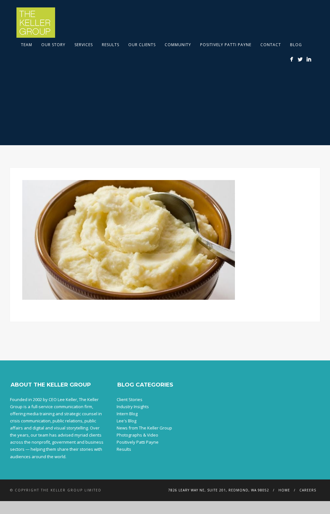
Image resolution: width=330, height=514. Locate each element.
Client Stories (129, 399)
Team (26, 44)
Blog (296, 44)
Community (178, 44)
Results (110, 44)
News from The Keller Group (144, 428)
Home (284, 490)
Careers (307, 490)
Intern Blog (127, 414)
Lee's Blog (126, 421)
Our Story (53, 44)
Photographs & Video (137, 435)
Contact (270, 44)
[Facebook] (291, 59)
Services (83, 44)
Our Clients (142, 44)
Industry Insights (133, 406)
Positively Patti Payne (225, 44)
